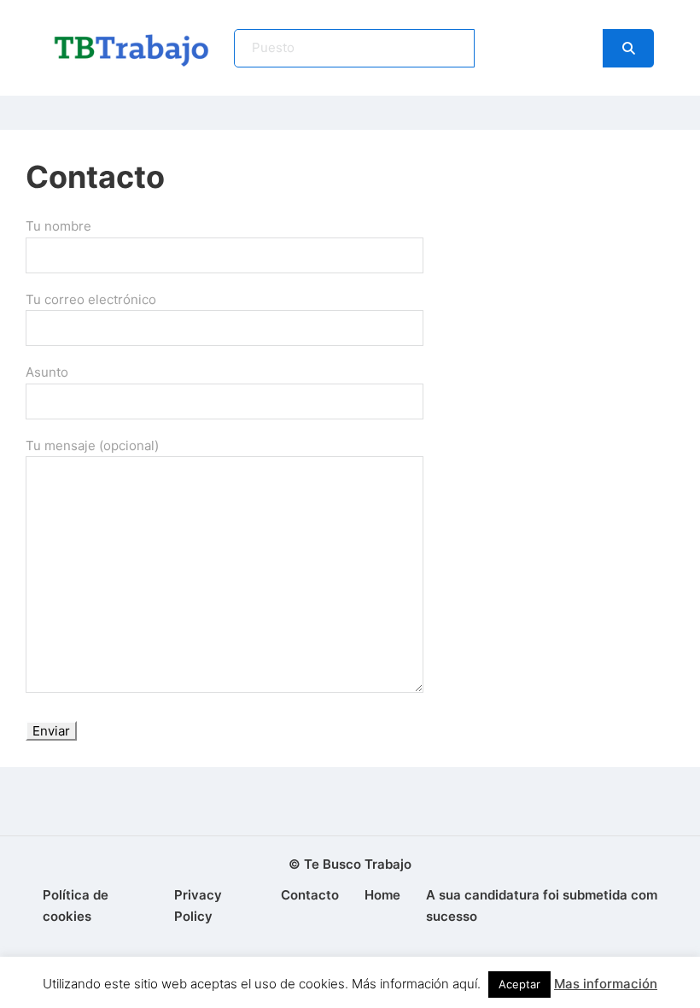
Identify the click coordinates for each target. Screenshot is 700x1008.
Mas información (605, 984)
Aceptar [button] (519, 984)
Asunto (47, 372)
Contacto (310, 895)
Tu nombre (58, 226)
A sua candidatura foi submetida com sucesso (541, 906)
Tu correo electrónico (91, 299)
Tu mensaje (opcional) (92, 445)
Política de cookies (75, 906)
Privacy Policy (198, 906)
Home (382, 895)
